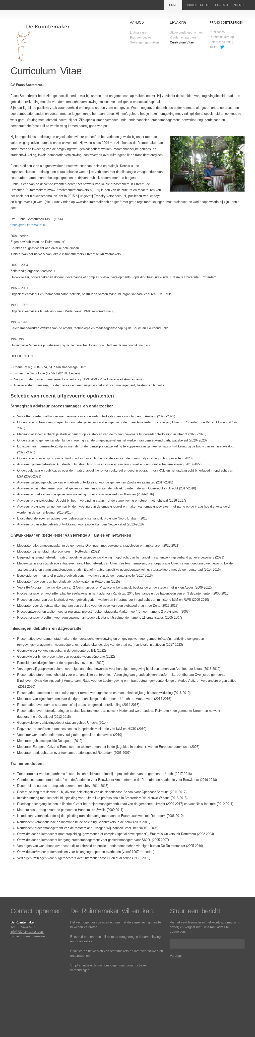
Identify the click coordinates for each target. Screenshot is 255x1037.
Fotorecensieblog (221, 42)
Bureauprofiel (198, 4)
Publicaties (217, 32)
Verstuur (176, 955)
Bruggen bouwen (141, 37)
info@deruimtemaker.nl (27, 931)
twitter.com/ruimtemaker (27, 936)
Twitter (214, 47)
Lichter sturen (139, 32)
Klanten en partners (183, 37)
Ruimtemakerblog (222, 37)
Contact (221, 4)
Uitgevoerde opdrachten (186, 32)
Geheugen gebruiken (144, 42)
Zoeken (239, 4)
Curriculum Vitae (182, 42)
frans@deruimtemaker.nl (28, 225)
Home (173, 4)
